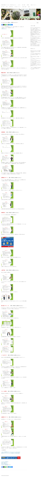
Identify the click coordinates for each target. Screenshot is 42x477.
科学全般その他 (11, 6)
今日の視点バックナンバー (18, 6)
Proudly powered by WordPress (5, 475)
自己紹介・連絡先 (24, 6)
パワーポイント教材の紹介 (4, 464)
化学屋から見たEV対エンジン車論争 (34, 56)
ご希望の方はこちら (3, 28)
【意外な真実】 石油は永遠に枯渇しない (35, 29)
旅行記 (7, 6)
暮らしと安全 (2, 6)
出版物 (29, 6)
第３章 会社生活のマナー (4, 463)
